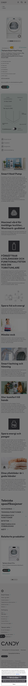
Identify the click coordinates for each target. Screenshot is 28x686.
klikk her (18, 674)
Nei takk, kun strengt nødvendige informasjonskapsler (14, 681)
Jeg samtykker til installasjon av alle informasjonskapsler (14, 677)
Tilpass (14, 684)
